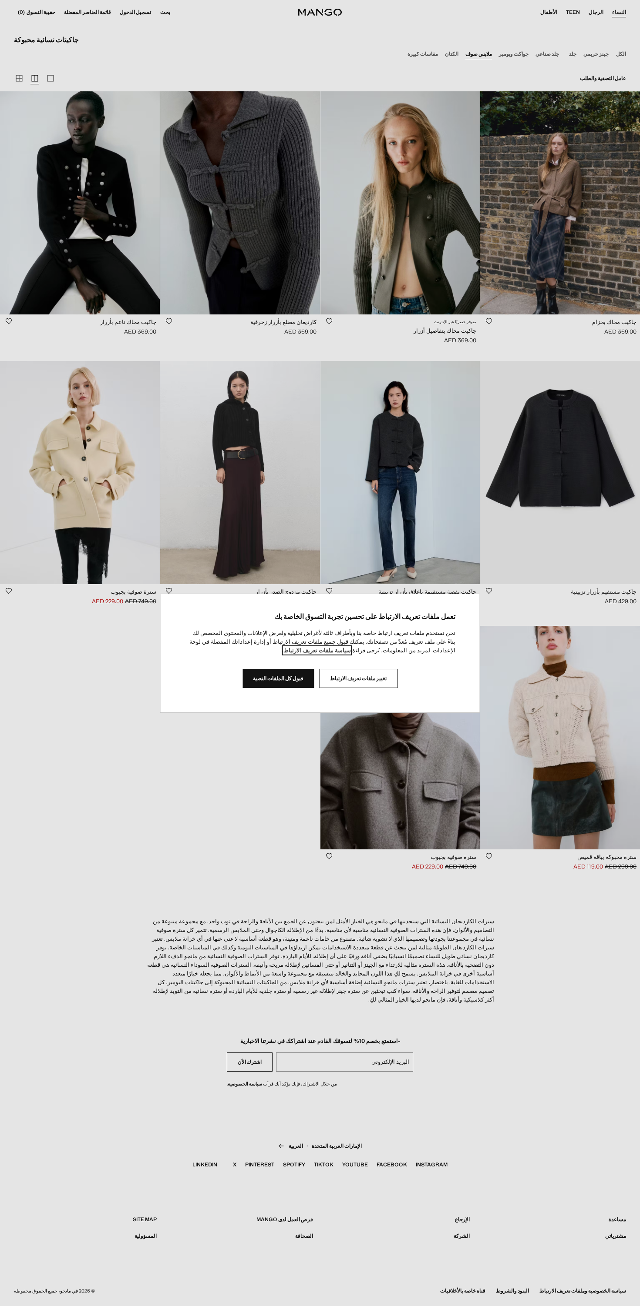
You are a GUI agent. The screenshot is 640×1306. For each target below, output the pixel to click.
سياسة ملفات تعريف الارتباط (317, 650)
